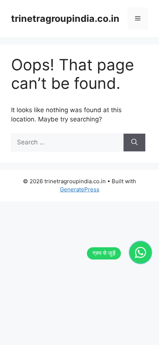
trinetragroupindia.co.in (65, 18)
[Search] (134, 142)
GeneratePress (79, 189)
